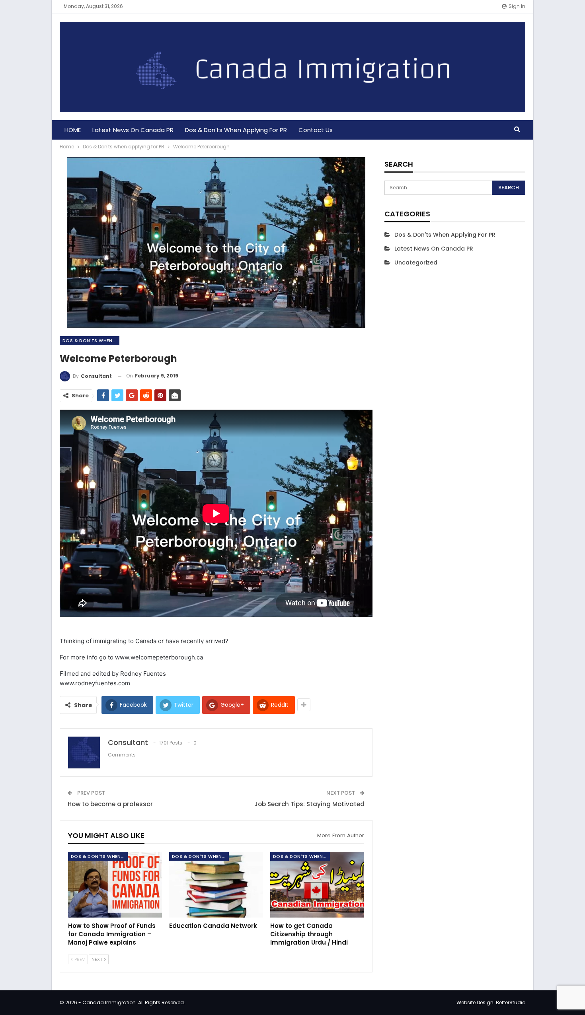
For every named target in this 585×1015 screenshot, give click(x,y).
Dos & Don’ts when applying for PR (236, 130)
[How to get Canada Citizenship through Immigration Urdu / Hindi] (317, 885)
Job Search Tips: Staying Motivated (309, 804)
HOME (72, 130)
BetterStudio (510, 1002)
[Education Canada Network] (216, 885)
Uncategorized (415, 262)
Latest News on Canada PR (133, 130)
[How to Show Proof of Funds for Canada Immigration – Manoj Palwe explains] (115, 885)
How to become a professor (110, 804)
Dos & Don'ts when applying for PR (90, 340)
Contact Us (315, 130)
